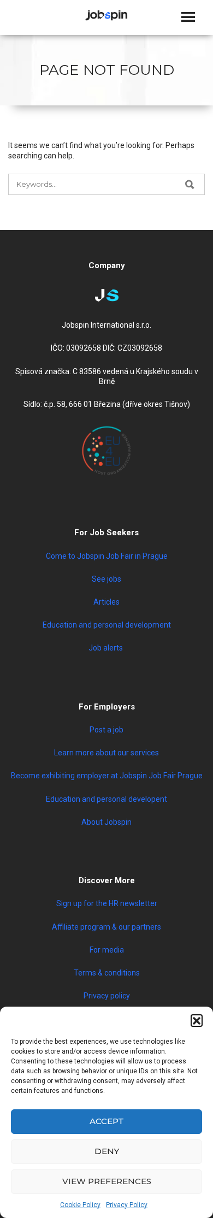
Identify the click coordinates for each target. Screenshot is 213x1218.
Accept (107, 1121)
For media (107, 949)
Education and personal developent (106, 799)
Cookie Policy (80, 1205)
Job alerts (106, 647)
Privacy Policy (126, 1205)
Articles (106, 602)
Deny (106, 1151)
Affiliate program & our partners (106, 927)
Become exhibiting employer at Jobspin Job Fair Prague (107, 775)
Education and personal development (107, 624)
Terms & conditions (107, 972)
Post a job (106, 729)
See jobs (106, 579)
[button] (196, 1020)
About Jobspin (106, 822)
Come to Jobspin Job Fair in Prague (107, 556)
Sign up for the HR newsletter (106, 903)
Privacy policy (107, 995)
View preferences (106, 1181)
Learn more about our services (106, 752)
